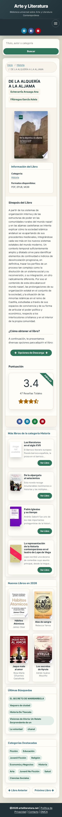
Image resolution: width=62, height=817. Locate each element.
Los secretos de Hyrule (43, 668)
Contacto (33, 811)
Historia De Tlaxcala (20, 712)
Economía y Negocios (21, 764)
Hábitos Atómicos (19, 622)
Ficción (14, 751)
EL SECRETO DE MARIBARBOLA (27, 698)
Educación (28, 751)
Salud (48, 771)
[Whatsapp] (35, 421)
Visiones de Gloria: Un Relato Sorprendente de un (25, 721)
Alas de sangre (43, 621)
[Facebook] (31, 31)
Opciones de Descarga (31, 352)
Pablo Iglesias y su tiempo (32, 511)
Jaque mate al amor (19, 668)
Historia (20, 65)
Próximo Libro (43, 790)
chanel (31, 729)
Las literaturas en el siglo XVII (32, 444)
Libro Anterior (19, 790)
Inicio (10, 65)
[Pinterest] (38, 31)
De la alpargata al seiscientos (32, 477)
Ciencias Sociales (19, 778)
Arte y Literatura (31, 6)
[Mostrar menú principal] (55, 23)
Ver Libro (44, 463)
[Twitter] (24, 31)
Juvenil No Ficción (29, 771)
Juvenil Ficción (18, 757)
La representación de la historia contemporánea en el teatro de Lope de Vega (37, 548)
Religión (35, 757)
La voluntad (16, 729)
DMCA (44, 811)
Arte (12, 771)
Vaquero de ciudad (20, 705)
